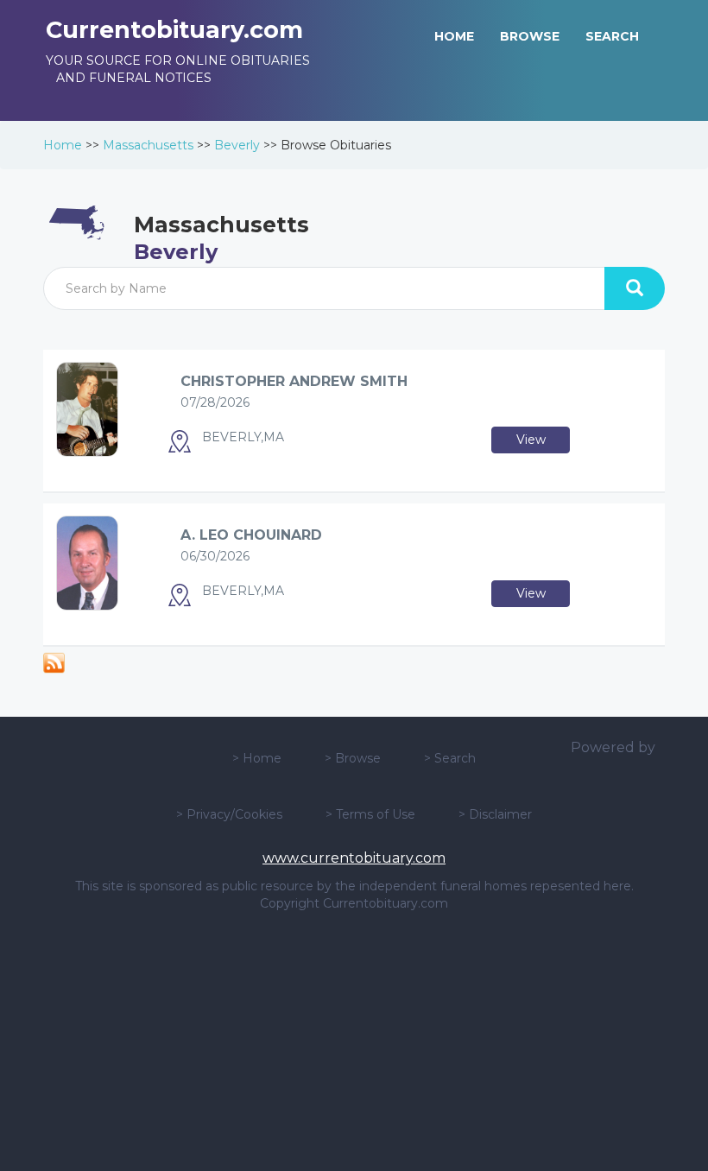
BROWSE (529, 36)
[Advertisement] (354, 1041)
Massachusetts (148, 145)
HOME (454, 36)
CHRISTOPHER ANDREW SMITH (294, 381)
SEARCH (612, 36)
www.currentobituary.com (354, 858)
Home (62, 145)
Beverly (237, 145)
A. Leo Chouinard (251, 535)
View (531, 439)
